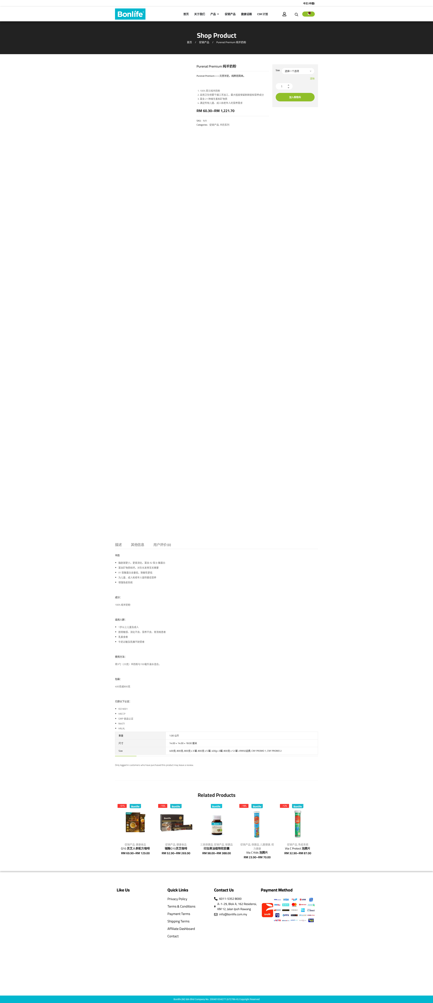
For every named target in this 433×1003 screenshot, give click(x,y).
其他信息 (137, 545)
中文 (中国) (309, 3)
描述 (118, 545)
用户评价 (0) (162, 545)
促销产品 (204, 42)
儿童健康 (265, 844)
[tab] (118, 545)
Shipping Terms (178, 921)
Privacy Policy (177, 899)
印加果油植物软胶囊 (217, 848)
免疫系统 (303, 844)
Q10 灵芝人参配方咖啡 (135, 848)
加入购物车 (295, 97)
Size (278, 70)
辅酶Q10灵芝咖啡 (176, 848)
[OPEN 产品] (218, 14)
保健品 (229, 844)
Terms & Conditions (181, 906)
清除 (312, 78)
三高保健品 (206, 844)
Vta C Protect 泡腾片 (297, 848)
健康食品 (141, 844)
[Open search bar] (296, 14)
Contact (173, 936)
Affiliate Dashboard (181, 928)
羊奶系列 (224, 125)
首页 (189, 42)
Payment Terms (178, 914)
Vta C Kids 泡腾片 (257, 852)
